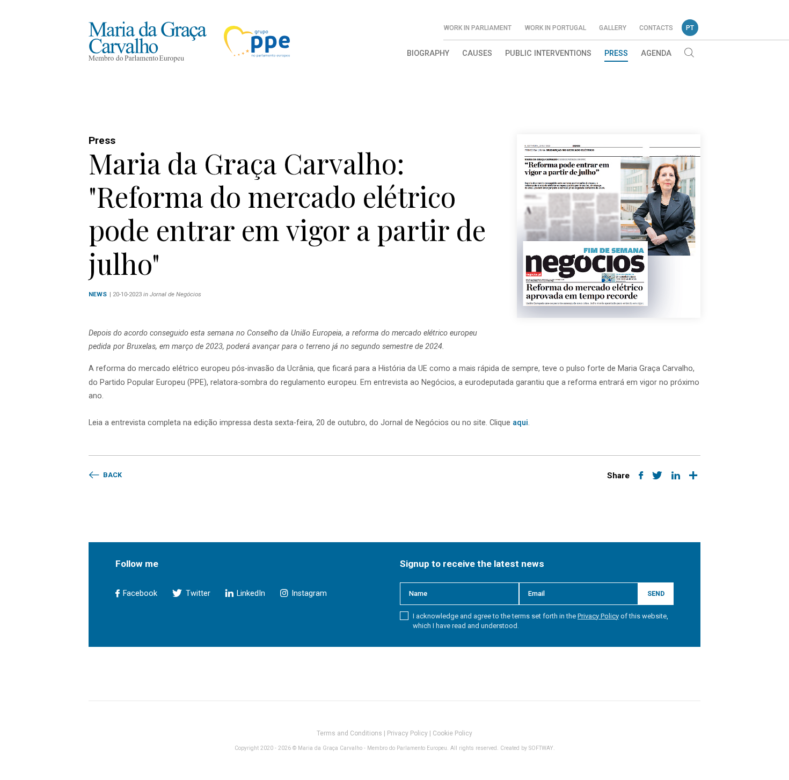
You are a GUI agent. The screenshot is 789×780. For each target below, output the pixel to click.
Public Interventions (548, 53)
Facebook (139, 593)
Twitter (197, 593)
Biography (428, 53)
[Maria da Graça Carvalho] (148, 41)
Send (655, 593)
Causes (477, 53)
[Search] (689, 53)
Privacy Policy (598, 616)
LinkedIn (250, 593)
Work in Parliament (477, 28)
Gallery (612, 28)
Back (111, 475)
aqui (520, 422)
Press (616, 53)
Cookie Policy (452, 733)
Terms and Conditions (349, 733)
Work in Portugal (555, 28)
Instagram (307, 593)
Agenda (656, 53)
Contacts (656, 28)
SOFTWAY (541, 748)
